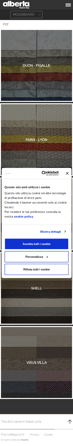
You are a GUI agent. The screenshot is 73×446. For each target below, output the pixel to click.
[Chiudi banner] (67, 173)
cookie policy (23, 216)
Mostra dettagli (50, 231)
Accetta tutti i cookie (36, 244)
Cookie (48, 434)
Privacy (34, 434)
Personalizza (34, 256)
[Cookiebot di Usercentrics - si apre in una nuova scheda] (43, 173)
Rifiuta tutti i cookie (36, 269)
